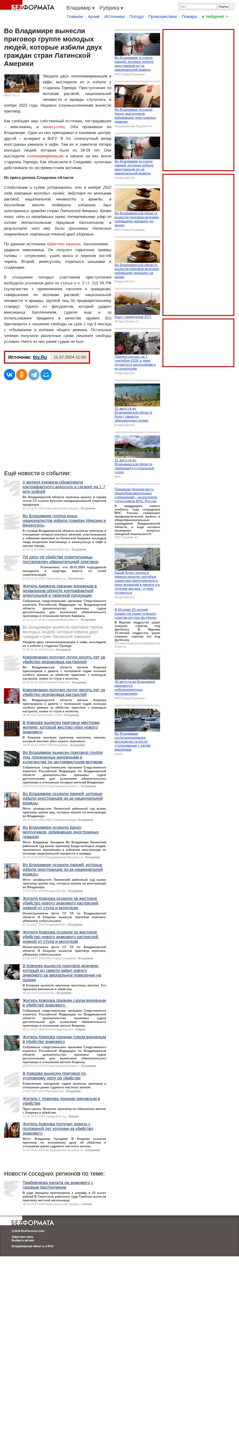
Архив (94, 16)
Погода (136, 16)
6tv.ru (15, 95)
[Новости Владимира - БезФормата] (28, 6)
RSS (50, 1246)
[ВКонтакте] (9, 374)
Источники (114, 16)
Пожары (189, 16)
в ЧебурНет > (215, 16)
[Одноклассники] (21, 374)
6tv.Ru (40, 357)
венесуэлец (54, 127)
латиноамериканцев (45, 156)
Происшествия (162, 16)
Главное (75, 16)
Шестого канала (63, 244)
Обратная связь (23, 1237)
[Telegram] (33, 374)
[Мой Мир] (46, 374)
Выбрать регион (23, 1240)
